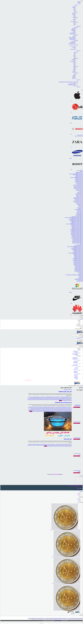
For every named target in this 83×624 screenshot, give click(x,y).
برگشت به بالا (81, 475)
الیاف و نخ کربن (76, 377)
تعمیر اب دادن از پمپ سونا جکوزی (40, 396)
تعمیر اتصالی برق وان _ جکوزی (60, 397)
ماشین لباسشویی (73, 29)
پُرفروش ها (78, 338)
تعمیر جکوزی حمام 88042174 (33, 406)
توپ (74, 73)
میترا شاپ (77, 618)
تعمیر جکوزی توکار (40, 406)
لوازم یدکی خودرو (75, 364)
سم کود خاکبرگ (76, 372)
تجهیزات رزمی (73, 78)
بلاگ (79, 321)
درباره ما (79, 322)
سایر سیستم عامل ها (72, 21)
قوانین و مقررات (78, 324)
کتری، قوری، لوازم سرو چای (72, 43)
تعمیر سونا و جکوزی (51, 399)
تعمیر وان (35, 399)
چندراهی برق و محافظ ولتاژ (72, 37)
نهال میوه (76, 367)
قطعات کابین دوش (75, 354)
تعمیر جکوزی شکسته (54, 398)
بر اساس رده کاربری (75, 22)
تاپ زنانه (74, 69)
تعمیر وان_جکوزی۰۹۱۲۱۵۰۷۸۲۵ (65, 406)
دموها (77, 81)
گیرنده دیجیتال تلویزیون (72, 39)
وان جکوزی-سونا (59, 444)
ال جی (74, 11)
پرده (74, 48)
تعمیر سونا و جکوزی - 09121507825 (61, 396)
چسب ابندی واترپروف (75, 358)
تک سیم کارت (73, 13)
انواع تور (74, 74)
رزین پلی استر (76, 375)
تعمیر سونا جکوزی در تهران (63, 399)
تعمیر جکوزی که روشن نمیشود (40, 398)
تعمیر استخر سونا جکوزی (44, 397)
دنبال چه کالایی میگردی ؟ (27, 380)
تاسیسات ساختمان (75, 351)
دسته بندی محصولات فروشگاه (71, 84)
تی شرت (74, 70)
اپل (74, 5)
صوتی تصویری (76, 34)
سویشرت (74, 62)
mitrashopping (55, 474)
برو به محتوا (81, 319)
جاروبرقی (74, 31)
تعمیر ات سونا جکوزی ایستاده (68, 397)
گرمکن (74, 67)
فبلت (74, 15)
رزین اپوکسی (76, 376)
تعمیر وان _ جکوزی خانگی (53, 396)
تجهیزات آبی (73, 76)
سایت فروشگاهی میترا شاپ (58, 620)
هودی (74, 65)
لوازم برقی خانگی (76, 27)
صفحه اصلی (78, 320)
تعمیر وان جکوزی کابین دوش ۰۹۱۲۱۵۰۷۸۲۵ (63, 402)
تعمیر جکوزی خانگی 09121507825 (65, 391)
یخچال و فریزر (73, 28)
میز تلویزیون (73, 36)
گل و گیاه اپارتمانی (75, 371)
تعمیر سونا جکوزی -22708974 (49, 408)
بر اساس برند (76, 4)
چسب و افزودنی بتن (75, 359)
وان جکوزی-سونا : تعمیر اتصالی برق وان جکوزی (38, 411)
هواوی (74, 10)
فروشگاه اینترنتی (48, 396)
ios (74, 18)
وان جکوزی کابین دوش (77, 352)
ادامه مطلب (60, 400)
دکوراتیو (77, 44)
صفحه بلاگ (78, 493)
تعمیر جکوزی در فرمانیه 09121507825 (49, 407)
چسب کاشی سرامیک (75, 357)
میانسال (74, 24)
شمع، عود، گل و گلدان (72, 49)
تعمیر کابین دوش (59, 410)
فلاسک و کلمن (73, 41)
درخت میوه (78, 366)
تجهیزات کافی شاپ (75, 361)
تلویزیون (74, 35)
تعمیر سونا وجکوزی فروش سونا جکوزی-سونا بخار (43, 399)
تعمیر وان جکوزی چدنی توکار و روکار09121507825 (36, 410)
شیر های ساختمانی (78, 355)
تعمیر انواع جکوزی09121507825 (36, 397)
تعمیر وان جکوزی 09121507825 (46, 410)
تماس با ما (79, 323)
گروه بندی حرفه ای (75, 85)
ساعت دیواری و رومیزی (72, 45)
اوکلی (74, 56)
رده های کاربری (76, 12)
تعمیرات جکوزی (64, 400)
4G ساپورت (73, 14)
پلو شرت (74, 60)
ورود (82, 337)
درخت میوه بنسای (75, 369)
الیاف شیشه (76, 378)
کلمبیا (74, 57)
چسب (79, 356)
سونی (74, 8)
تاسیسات (79, 350)
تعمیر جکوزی (49, 406)
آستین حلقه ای (73, 59)
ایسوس (74, 9)
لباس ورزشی (73, 77)
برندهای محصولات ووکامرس (72, 83)
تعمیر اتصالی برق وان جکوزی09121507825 (52, 397)
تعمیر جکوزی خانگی (59, 398)
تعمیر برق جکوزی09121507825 (65, 398)
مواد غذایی (79, 360)
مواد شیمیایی (78, 373)
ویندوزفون (74, 19)
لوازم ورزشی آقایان (75, 58)
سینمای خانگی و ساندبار (72, 38)
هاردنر (77, 379)
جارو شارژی (73, 32)
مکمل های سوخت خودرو (75, 365)
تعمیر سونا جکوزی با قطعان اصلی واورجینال (61, 409)
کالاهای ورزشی (76, 72)
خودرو (79, 363)
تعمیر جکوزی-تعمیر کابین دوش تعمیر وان (63, 408)
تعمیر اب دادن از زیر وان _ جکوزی (32, 396)
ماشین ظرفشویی (73, 30)
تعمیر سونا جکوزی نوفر (56, 399)
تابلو (74, 46)
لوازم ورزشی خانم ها (75, 66)
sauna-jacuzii (67, 396)
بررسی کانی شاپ (78, 79)
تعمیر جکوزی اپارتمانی (44, 406)
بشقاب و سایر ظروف (72, 42)
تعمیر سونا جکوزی (68, 399)
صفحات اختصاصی (76, 82)
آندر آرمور (74, 55)
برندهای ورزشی (76, 52)
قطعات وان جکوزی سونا (75, 353)
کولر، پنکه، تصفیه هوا (72, 33)
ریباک (74, 54)
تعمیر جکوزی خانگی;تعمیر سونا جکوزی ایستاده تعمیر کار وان (61, 407)
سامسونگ (74, 6)
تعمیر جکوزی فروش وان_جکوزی (48, 398)
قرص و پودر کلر (76, 374)
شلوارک (74, 68)
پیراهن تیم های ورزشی (72, 61)
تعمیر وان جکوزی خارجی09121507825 (60, 411)
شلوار (74, 63)
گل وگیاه (79, 370)
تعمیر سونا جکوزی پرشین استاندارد (51, 409)
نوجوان (74, 23)
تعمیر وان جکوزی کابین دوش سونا (52, 411)
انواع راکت (74, 75)
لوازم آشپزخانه (76, 40)
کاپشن (74, 64)
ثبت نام (80, 337)
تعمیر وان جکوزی (32, 399)
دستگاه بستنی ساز (75, 362)
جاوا (74, 20)
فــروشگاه (79, 349)
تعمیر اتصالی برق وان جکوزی (51, 444)
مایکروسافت (73, 7)
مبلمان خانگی (73, 47)
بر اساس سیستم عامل (75, 17)
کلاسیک (74, 16)
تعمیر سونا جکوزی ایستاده (43, 408)
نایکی (74, 53)
